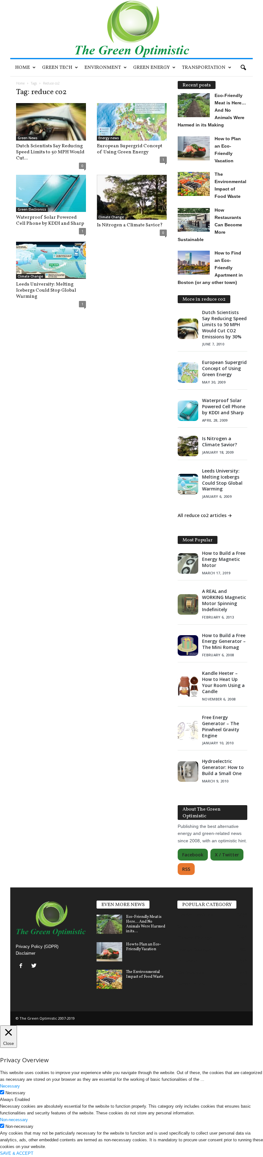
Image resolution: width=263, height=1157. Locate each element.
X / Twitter (227, 855)
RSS (186, 869)
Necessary (15, 1092)
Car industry (190, 972)
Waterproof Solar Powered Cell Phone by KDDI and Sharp (50, 220)
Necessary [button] (10, 1086)
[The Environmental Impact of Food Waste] (109, 979)
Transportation (203, 67)
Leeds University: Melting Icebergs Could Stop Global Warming (46, 290)
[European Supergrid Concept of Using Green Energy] (132, 121)
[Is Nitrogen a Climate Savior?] (132, 197)
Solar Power (190, 926)
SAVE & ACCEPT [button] (16, 1153)
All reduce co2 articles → (205, 515)
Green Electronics (32, 209)
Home (22, 67)
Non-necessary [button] (14, 1119)
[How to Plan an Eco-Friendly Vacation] (109, 951)
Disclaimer (25, 953)
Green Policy (191, 983)
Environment (102, 67)
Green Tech (57, 67)
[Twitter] (35, 966)
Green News (28, 138)
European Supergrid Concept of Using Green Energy (129, 149)
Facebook (192, 855)
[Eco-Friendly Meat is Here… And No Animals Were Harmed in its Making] (109, 924)
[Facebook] (22, 966)
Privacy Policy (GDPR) (37, 946)
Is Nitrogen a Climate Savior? (130, 225)
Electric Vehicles (195, 914)
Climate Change (111, 217)
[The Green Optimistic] (131, 29)
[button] (243, 68)
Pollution (187, 960)
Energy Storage (194, 949)
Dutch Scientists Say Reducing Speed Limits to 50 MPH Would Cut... (50, 152)
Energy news (108, 138)
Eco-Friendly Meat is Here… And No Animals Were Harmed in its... (145, 924)
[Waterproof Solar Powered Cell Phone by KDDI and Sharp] (51, 193)
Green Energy (151, 67)
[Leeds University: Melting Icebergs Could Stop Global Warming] (51, 260)
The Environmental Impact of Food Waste (145, 974)
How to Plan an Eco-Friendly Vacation (143, 947)
